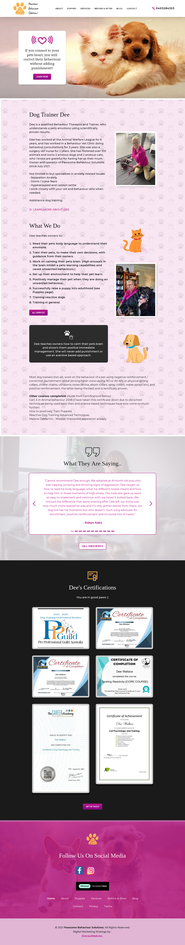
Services (96, 898)
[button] (34, 504)
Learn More (42, 76)
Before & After (117, 898)
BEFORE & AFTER (103, 8)
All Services (38, 312)
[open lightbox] (60, 628)
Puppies (80, 898)
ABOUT (59, 8)
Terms (108, 906)
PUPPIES (71, 8)
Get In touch (92, 806)
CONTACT (132, 8)
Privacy (93, 906)
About (65, 898)
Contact (78, 906)
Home (51, 898)
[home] (25, 8)
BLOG (119, 8)
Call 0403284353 (92, 546)
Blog (135, 898)
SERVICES (85, 8)
